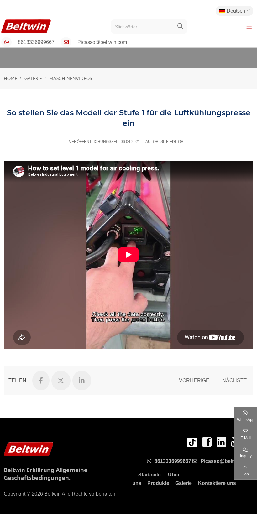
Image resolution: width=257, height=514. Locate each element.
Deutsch (236, 10)
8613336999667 (36, 42)
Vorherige (194, 380)
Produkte (158, 483)
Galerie (183, 483)
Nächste (234, 380)
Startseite (149, 474)
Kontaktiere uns (217, 483)
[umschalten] (249, 26)
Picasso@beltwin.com (102, 42)
